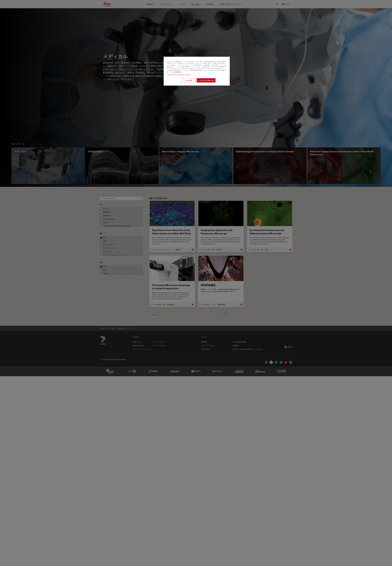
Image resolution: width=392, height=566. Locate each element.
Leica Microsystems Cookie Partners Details (178, 75)
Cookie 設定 (188, 80)
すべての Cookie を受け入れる (206, 80)
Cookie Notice (177, 72)
